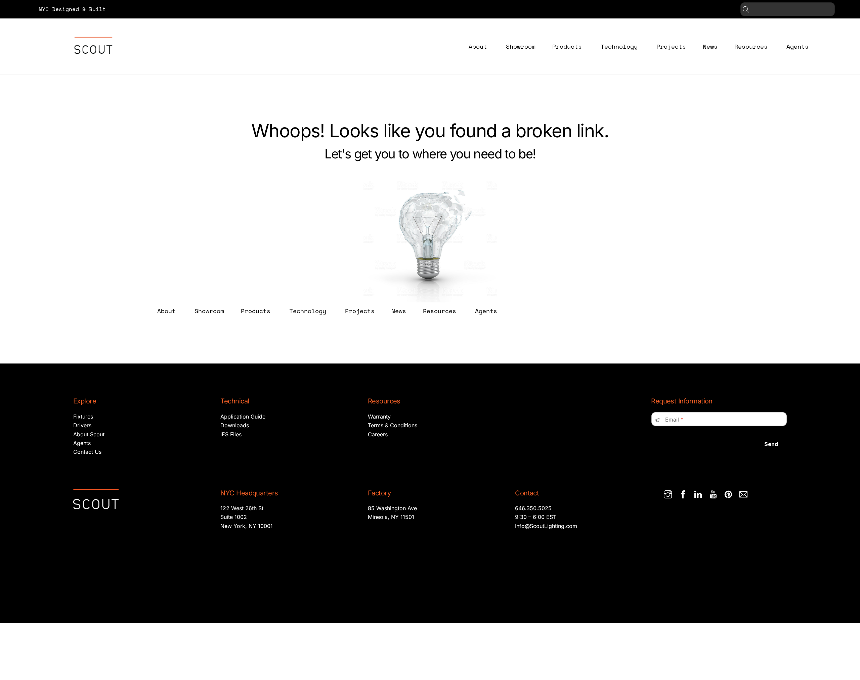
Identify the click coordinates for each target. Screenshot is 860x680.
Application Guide (242, 416)
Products (567, 46)
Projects (671, 46)
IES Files (231, 434)
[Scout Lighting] (93, 58)
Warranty (379, 416)
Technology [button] (619, 46)
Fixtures (83, 416)
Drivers (82, 425)
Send (771, 444)
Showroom (520, 46)
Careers (378, 434)
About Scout (88, 434)
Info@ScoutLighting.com (546, 526)
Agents (797, 46)
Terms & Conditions (392, 425)
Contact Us (87, 451)
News (710, 46)
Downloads (234, 425)
